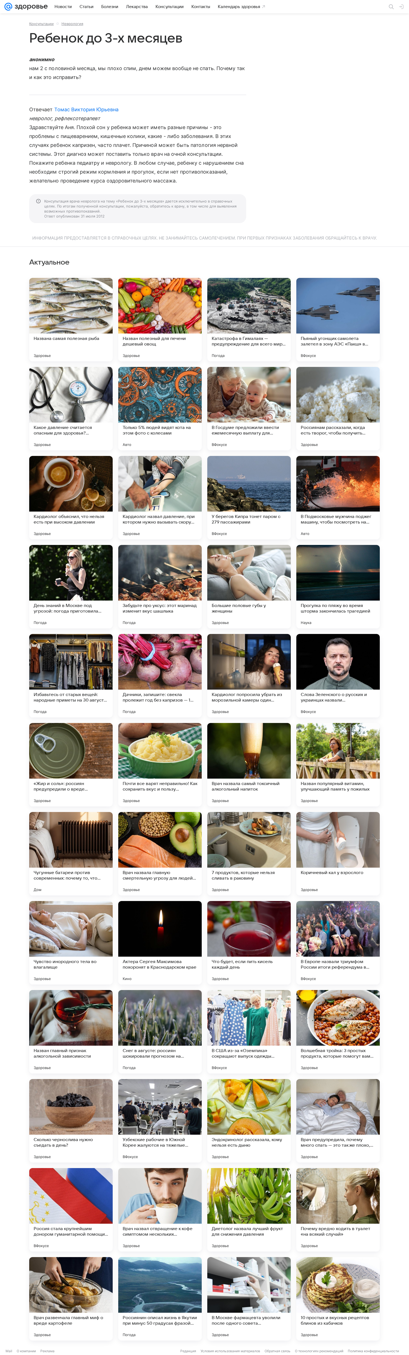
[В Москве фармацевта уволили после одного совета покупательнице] (249, 1299)
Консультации (41, 23)
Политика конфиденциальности (373, 1351)
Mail (9, 1351)
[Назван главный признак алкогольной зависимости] (71, 1031)
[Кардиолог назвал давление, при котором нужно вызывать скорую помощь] (160, 497)
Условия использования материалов (230, 1351)
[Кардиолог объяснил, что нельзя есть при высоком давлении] (71, 497)
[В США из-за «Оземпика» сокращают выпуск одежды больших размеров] (249, 1031)
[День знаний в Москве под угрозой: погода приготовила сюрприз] (71, 586)
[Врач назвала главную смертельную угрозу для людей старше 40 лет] (160, 853)
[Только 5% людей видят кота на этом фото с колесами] (160, 408)
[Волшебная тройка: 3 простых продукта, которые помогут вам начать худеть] (338, 1031)
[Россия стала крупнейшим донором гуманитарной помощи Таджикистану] (71, 1210)
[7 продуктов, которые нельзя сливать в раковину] (249, 853)
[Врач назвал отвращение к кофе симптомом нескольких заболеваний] (160, 1210)
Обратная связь (277, 1351)
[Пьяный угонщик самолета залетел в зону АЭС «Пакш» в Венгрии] (338, 319)
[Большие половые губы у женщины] (249, 586)
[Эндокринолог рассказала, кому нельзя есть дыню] (249, 1121)
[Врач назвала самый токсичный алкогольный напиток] (249, 764)
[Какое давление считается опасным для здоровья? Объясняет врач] (71, 408)
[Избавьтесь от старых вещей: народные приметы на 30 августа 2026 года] (71, 675)
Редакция (188, 1351)
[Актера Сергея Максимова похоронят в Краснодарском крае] (160, 942)
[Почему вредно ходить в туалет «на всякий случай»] (338, 1210)
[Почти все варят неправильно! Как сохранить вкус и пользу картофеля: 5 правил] (160, 764)
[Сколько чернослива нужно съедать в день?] (71, 1121)
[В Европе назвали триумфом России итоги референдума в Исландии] (338, 942)
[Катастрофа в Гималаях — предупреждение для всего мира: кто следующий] (249, 319)
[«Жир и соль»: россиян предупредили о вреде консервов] (71, 764)
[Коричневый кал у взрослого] (338, 853)
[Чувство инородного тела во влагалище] (71, 942)
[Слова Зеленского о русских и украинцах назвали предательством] (338, 675)
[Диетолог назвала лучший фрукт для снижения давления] (249, 1210)
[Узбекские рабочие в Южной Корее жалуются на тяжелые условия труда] (160, 1121)
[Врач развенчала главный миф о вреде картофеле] (71, 1299)
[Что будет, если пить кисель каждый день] (249, 942)
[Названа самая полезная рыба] (71, 319)
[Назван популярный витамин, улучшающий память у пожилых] (338, 764)
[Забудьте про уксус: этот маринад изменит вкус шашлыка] (160, 586)
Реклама (47, 1351)
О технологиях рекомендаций (319, 1351)
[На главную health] (30, 6)
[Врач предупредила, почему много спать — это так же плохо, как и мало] (338, 1121)
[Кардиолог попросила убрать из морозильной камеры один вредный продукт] (249, 675)
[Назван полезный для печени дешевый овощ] (160, 319)
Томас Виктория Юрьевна (86, 109)
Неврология (72, 23)
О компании (26, 1351)
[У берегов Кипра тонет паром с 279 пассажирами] (249, 497)
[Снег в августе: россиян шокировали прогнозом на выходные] (160, 1031)
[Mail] (8, 6)
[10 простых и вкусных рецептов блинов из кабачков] (338, 1299)
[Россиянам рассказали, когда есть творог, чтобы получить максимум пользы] (338, 408)
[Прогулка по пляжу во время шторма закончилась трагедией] (338, 586)
